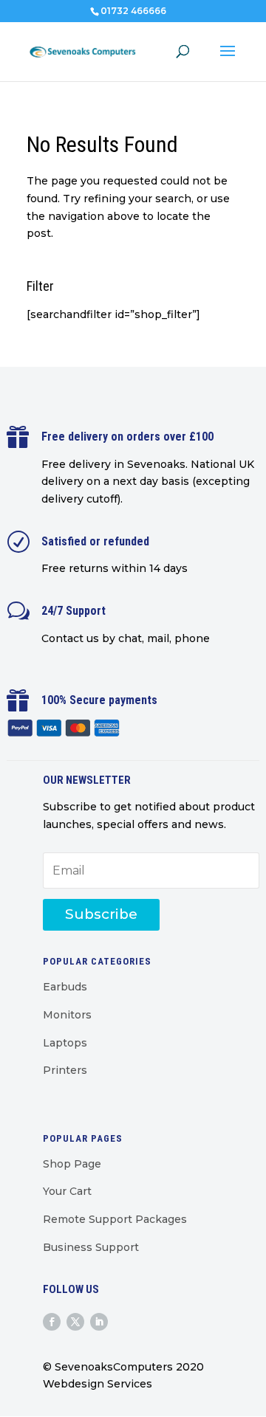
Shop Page (72, 1164)
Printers (65, 1070)
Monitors (67, 1014)
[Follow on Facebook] (52, 1322)
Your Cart (67, 1191)
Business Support (91, 1247)
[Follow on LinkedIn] (99, 1322)
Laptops (65, 1042)
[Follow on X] (75, 1322)
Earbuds (65, 986)
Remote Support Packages (115, 1219)
